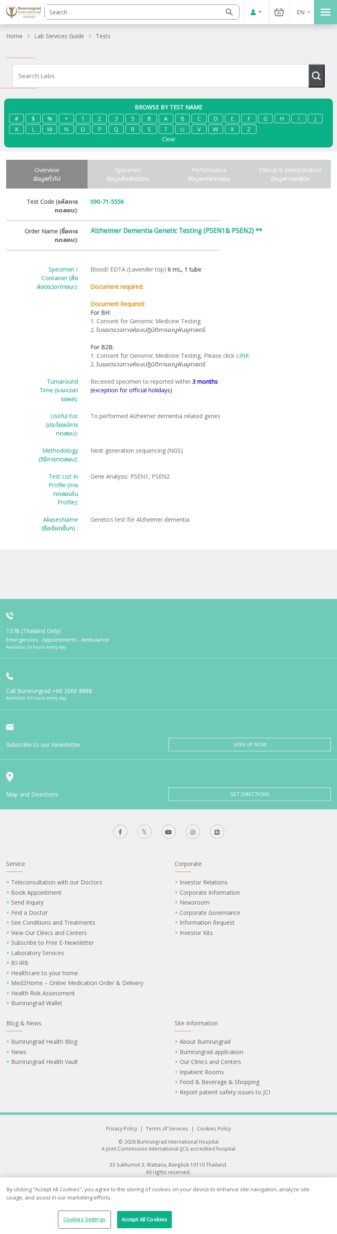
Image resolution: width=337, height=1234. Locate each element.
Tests (103, 36)
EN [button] (301, 12)
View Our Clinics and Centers (49, 933)
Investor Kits (196, 933)
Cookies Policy (214, 1128)
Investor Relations (204, 882)
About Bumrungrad (205, 1041)
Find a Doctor (29, 912)
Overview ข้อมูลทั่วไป (46, 174)
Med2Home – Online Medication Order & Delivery (77, 983)
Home (14, 36)
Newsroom (195, 902)
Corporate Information (210, 892)
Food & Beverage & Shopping (219, 1082)
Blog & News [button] (24, 1023)
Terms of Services (167, 1128)
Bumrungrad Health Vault (44, 1062)
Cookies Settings (84, 1219)
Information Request (207, 922)
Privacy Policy (121, 1128)
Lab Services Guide (59, 36)
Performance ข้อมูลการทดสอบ (209, 174)
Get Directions (250, 794)
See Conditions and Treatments (53, 922)
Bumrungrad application (211, 1052)
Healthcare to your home (44, 973)
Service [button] (15, 864)
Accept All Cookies (144, 1219)
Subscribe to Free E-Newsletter (52, 942)
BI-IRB (19, 963)
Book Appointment (36, 892)
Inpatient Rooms (202, 1072)
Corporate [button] (188, 864)
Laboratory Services (37, 953)
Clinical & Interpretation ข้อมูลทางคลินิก (290, 174)
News (18, 1052)
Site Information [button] (196, 1023)
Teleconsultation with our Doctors (56, 882)
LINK (242, 355)
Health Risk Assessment (43, 993)
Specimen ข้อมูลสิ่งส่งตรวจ (127, 174)
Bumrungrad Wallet (36, 1003)
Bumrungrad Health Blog (44, 1041)
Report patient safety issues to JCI (225, 1092)
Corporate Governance (210, 912)
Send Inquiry (27, 902)
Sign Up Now (249, 744)
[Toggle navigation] (325, 12)
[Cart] (279, 12)
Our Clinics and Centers (210, 1062)
